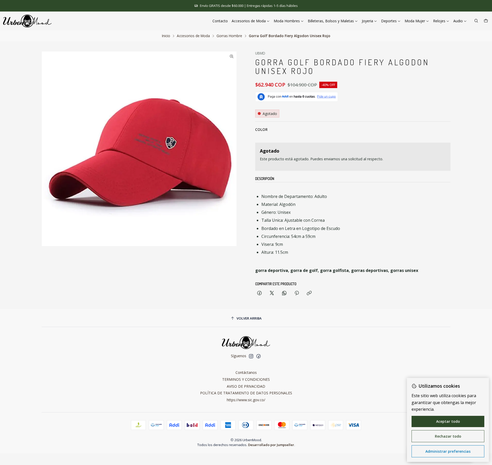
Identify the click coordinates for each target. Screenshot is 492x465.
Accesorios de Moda (193, 36)
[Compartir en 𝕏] (272, 293)
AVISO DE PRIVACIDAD (246, 386)
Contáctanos (246, 372)
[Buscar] (476, 21)
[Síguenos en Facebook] (258, 356)
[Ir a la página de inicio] (27, 21)
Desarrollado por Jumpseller (271, 444)
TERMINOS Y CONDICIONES (246, 379)
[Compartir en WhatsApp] (284, 293)
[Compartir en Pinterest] (296, 293)
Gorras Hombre (229, 36)
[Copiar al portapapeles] (309, 293)
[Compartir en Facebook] (259, 293)
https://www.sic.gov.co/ (246, 399)
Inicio (166, 36)
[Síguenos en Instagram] (251, 356)
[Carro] (486, 21)
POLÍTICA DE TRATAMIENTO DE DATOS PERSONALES (246, 392)
